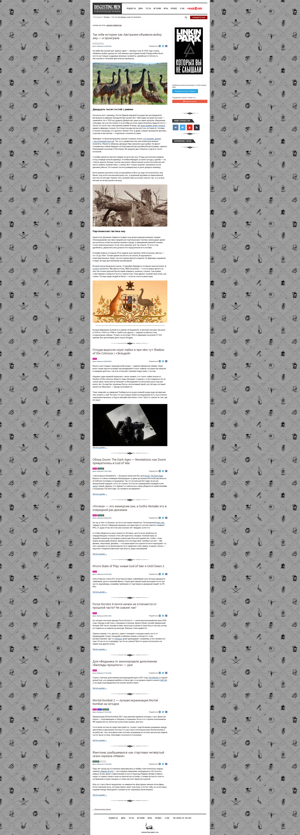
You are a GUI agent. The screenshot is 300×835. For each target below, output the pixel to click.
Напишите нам (198, 17)
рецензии (100, 468)
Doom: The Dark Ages (153, 476)
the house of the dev (194, 8)
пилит (95, 486)
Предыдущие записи (102, 809)
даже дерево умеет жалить (153, 125)
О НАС (182, 8)
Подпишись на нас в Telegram (185, 91)
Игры (166, 8)
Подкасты (131, 8)
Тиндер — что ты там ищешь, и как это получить (122, 17)
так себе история (98, 43)
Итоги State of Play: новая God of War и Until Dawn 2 (128, 566)
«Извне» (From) (106, 771)
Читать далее (100, 447)
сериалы (102, 761)
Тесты (148, 8)
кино (99, 709)
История (157, 8)
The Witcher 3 (154, 678)
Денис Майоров (114, 25)
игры (94, 359)
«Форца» (118, 639)
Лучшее (174, 8)
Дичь (140, 8)
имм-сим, (160, 522)
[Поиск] (185, 17)
